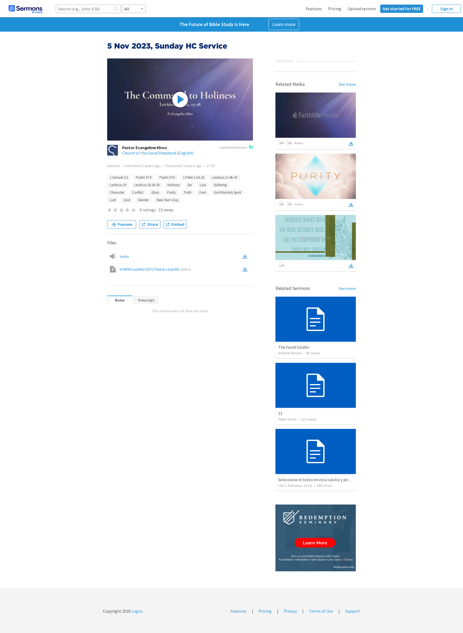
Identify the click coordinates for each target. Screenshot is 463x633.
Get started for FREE (402, 8)
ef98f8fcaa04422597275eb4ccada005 (155, 269)
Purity (171, 192)
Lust (113, 200)
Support (352, 611)
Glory (155, 192)
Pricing (334, 8)
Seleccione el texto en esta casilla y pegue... (317, 479)
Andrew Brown (289, 353)
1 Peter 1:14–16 (193, 177)
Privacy (290, 611)
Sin (190, 185)
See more (347, 84)
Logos (137, 611)
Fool (202, 192)
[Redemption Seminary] (315, 538)
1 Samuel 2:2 (119, 177)
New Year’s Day (167, 200)
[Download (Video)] (246, 269)
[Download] (351, 143)
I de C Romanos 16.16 (295, 485)
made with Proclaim (233, 147)
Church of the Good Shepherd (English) (157, 153)
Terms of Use (321, 611)
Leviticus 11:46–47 (224, 177)
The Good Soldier (293, 347)
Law (203, 185)
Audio (124, 256)
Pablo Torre (287, 419)
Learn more (283, 24)
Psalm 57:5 (167, 177)
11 (280, 413)
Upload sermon (362, 8)
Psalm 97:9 (143, 177)
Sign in (446, 8)
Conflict (137, 192)
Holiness (173, 185)
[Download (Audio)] (246, 256)
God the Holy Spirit (227, 192)
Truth (187, 192)
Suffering (220, 185)
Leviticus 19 (118, 185)
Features (314, 8)
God (127, 200)
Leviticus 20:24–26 (146, 185)
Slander (143, 200)
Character (117, 192)
